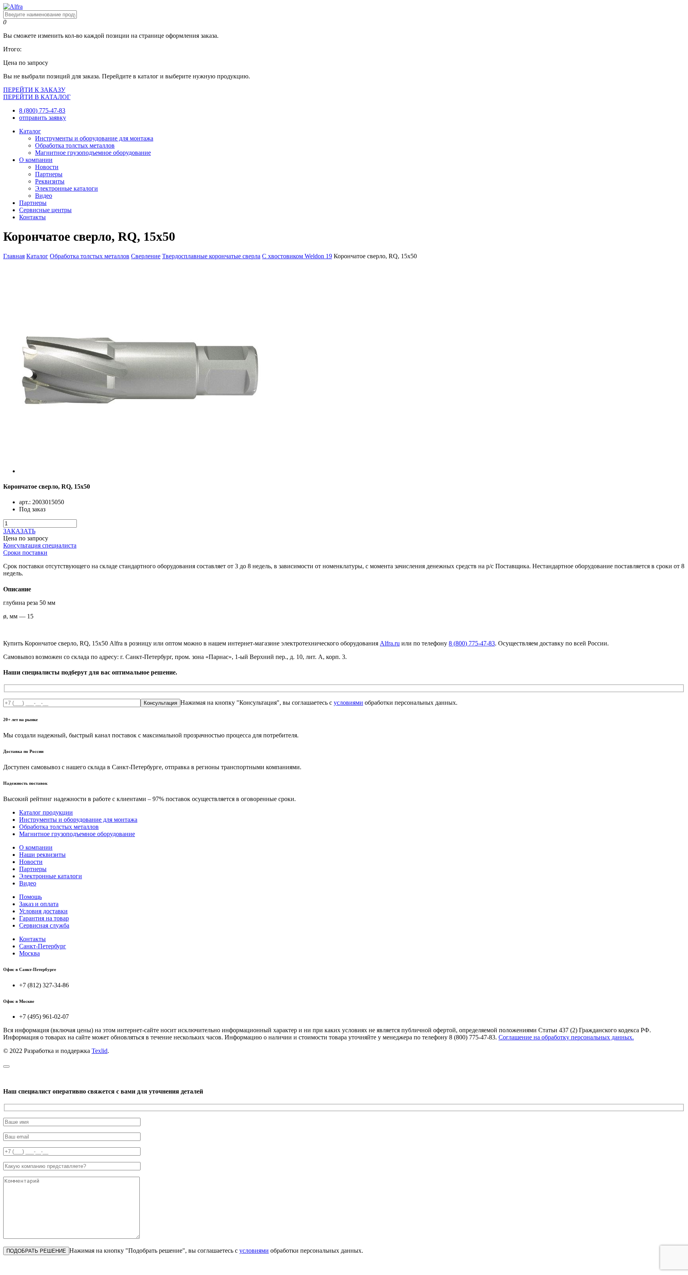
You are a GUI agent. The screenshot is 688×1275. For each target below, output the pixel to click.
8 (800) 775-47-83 (42, 110)
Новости (47, 167)
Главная (14, 256)
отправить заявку (42, 117)
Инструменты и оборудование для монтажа (94, 138)
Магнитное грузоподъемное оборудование (93, 152)
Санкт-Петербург (42, 946)
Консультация (160, 703)
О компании (36, 159)
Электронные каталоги (66, 188)
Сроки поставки (25, 552)
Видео (43, 195)
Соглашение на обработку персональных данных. (566, 1037)
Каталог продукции (46, 812)
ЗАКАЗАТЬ (19, 531)
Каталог (30, 131)
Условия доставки (43, 911)
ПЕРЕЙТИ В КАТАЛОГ (36, 97)
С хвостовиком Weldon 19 (297, 256)
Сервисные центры (45, 210)
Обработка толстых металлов (75, 145)
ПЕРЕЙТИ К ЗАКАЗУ (34, 89)
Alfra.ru (390, 643)
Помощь (30, 896)
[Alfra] (13, 6)
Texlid (100, 1050)
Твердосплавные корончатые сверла (211, 256)
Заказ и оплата (39, 904)
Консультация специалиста (39, 545)
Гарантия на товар (44, 918)
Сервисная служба (44, 925)
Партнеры (49, 174)
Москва (29, 953)
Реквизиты (49, 181)
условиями (348, 702)
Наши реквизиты (42, 854)
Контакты (32, 217)
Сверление (145, 256)
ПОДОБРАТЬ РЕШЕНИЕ (36, 1251)
